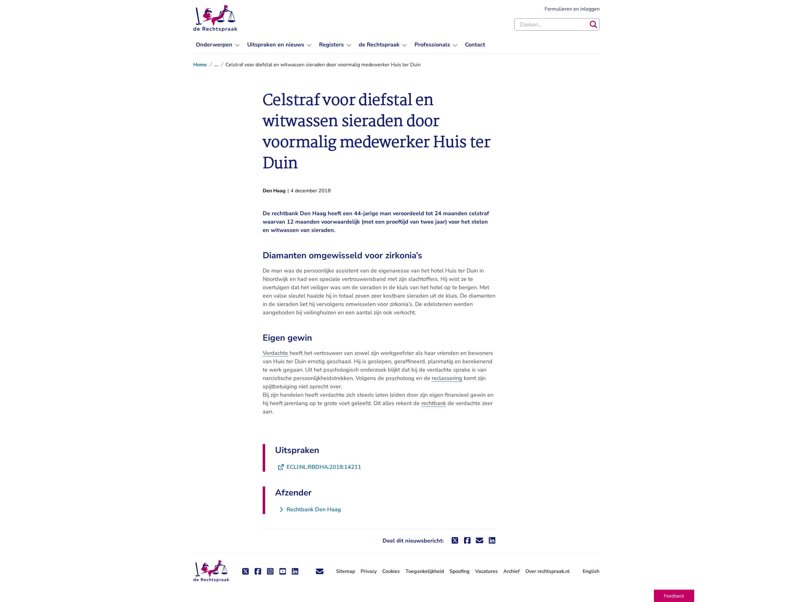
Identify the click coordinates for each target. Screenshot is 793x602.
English (591, 571)
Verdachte (275, 353)
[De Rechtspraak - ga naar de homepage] (215, 18)
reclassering (447, 378)
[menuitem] (217, 45)
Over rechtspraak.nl (547, 571)
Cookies (391, 571)
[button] (674, 596)
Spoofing (459, 571)
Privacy (369, 571)
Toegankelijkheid (424, 571)
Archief (511, 571)
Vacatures (486, 571)
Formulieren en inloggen (572, 8)
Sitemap (345, 571)
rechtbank (433, 403)
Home (200, 64)
